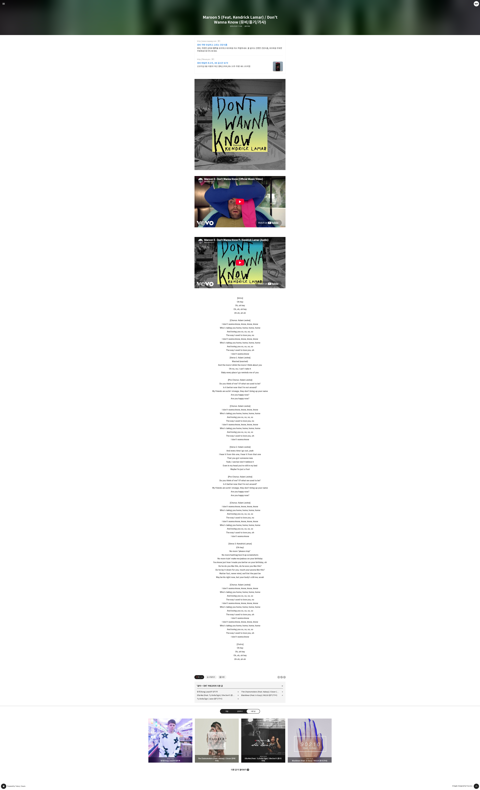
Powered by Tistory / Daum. (16, 786)
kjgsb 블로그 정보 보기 (476, 4)
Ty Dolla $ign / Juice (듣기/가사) (209, 699)
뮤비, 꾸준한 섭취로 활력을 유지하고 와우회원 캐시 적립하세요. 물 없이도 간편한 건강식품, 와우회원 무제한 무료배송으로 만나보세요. (239, 49)
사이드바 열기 (4, 4)
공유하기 (240, 711)
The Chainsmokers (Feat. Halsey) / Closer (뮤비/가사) (262, 692)
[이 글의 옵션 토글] (202, 677)
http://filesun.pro (203, 59)
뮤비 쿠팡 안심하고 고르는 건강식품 (212, 45)
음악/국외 (247, 26)
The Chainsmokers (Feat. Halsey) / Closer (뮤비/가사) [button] (217, 741)
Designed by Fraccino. (465, 786)
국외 (205, 686)
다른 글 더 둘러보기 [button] (238, 769)
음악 (199, 686)
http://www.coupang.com (206, 41)
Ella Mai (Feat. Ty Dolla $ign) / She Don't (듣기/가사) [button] (263, 741)
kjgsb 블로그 (4, 786)
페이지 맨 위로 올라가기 (476, 786)
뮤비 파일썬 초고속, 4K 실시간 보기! (212, 63)
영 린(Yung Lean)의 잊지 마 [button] (170, 741)
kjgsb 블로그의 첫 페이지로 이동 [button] (240, 4)
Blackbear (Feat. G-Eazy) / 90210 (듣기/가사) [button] (310, 741)
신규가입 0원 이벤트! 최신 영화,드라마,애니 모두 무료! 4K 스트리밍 (223, 66)
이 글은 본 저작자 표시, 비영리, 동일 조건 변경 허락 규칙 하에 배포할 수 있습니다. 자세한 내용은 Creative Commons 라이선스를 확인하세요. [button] (281, 677)
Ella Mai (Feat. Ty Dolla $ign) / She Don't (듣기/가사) (218, 695)
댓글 (227, 711)
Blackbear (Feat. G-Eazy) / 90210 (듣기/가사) (259, 695)
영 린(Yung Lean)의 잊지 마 (207, 692)
